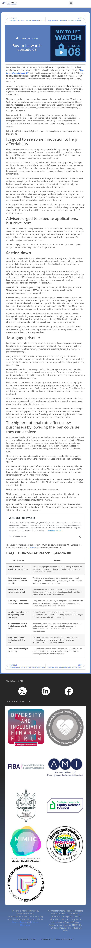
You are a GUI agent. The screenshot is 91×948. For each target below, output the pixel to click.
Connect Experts (19, 922)
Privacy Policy (46, 939)
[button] (71, 3)
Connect (32, 547)
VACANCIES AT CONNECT (64, 939)
